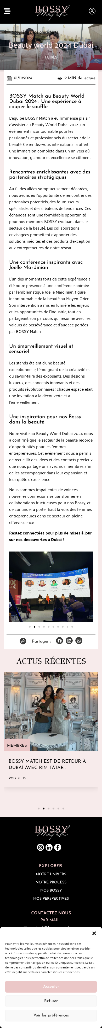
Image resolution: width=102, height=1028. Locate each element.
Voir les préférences (51, 1016)
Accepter (51, 987)
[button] (94, 933)
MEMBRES (17, 746)
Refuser (51, 1001)
